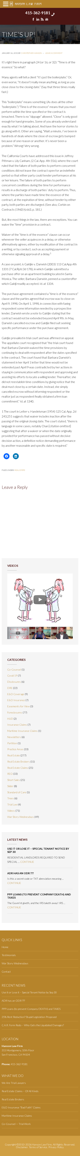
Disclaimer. (22, 1147)
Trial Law (12, 804)
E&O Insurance (16, 700)
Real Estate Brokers (18, 761)
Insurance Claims (17, 724)
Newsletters (14, 737)
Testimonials (9, 955)
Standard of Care (16, 792)
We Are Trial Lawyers (14, 1082)
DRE (9, 687)
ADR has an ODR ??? (20, 873)
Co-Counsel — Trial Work (16, 1123)
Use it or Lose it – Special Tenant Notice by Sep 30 (38, 850)
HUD (10, 718)
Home (5, 947)
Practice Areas (15, 749)
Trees (10, 798)
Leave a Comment (53, 53)
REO (10, 773)
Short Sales (13, 779)
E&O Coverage (15, 694)
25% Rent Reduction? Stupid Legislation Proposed (29, 1016)
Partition (12, 743)
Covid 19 (12, 675)
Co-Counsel (14, 669)
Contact (6, 971)
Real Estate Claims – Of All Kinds (20, 1091)
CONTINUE (27, 861)
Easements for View (18, 706)
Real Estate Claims (17, 767)
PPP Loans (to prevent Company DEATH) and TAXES (39, 896)
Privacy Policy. (56, 1147)
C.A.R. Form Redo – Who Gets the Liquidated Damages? (33, 1025)
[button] (6, 4)
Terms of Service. (38, 1147)
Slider (10, 786)
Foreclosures (14, 712)
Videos (11, 810)
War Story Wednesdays (20, 816)
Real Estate (20, 470)
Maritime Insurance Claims (22, 730)
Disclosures (14, 681)
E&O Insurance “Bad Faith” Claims (21, 1107)
